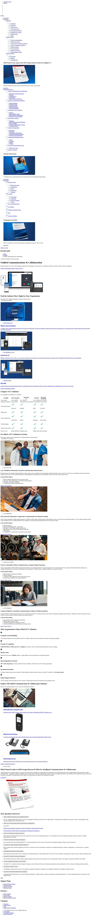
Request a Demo (4, 247)
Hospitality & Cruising (16, 32)
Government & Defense (16, 30)
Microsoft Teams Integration (15, 99)
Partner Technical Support (9, 884)
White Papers (14, 187)
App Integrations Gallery (16, 52)
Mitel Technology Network (9, 897)
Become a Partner (7, 896)
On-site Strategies (15, 48)
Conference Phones (13, 126)
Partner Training (7, 894)
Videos (12, 188)
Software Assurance (12, 149)
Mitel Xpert (11, 130)
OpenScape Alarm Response (15, 135)
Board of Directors (15, 200)
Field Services (14, 27)
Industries (8, 20)
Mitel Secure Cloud (13, 148)
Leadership (13, 198)
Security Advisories (12, 216)
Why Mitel (6, 18)
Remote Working (15, 47)
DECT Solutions (13, 123)
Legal (4, 906)
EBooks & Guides (15, 185)
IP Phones (11, 121)
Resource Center (12, 182)
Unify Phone (12, 97)
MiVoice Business (13, 103)
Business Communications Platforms (16, 100)
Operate (11, 142)
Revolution (11, 131)
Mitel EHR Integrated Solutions (16, 134)
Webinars (13, 192)
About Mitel (13, 197)
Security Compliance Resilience (18, 45)
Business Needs (10, 37)
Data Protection (6, 905)
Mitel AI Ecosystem (15, 41)
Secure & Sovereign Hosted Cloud (16, 145)
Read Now (5, 88)
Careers (12, 202)
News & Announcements (13, 203)
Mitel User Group (7, 888)
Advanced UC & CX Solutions (15, 110)
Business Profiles (10, 53)
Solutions (5, 19)
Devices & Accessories (13, 118)
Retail (12, 35)
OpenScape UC (12, 96)
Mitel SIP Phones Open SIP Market (17, 122)
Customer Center (7, 1)
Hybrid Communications (16, 40)
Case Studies (11, 207)
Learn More (6, 179)
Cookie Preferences (7, 914)
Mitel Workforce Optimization (16, 115)
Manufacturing (14, 34)
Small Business (14, 60)
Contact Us (6, 904)
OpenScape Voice (13, 104)
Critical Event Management (15, 133)
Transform (11, 141)
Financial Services (15, 29)
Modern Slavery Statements (9, 907)
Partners (5, 3)
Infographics (14, 190)
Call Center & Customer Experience (19, 43)
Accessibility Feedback (8, 912)
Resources (5, 180)
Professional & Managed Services (15, 137)
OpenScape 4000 (13, 105)
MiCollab (11, 95)
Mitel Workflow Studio (14, 114)
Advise (10, 140)
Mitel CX (11, 112)
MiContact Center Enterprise (15, 116)
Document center (7, 885)
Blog (9, 213)
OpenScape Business (14, 108)
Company (10, 194)
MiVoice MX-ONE (13, 107)
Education (13, 25)
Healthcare (13, 23)
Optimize (11, 143)
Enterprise (13, 56)
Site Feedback (6, 911)
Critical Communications (13, 127)
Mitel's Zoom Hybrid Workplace (16, 93)
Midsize (13, 58)
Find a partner (6, 895)
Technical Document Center (14, 210)
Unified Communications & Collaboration (17, 91)
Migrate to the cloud (15, 50)
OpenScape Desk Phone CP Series (17, 124)
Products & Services (8, 89)
